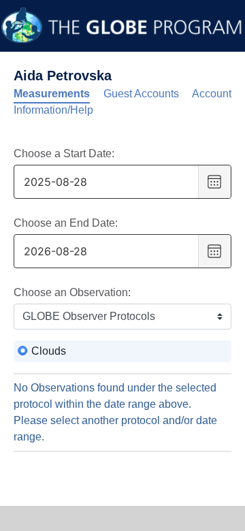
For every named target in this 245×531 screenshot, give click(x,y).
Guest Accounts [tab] (141, 93)
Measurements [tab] (52, 93)
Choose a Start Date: (64, 153)
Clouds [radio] (48, 351)
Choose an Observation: (72, 292)
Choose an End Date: (66, 223)
